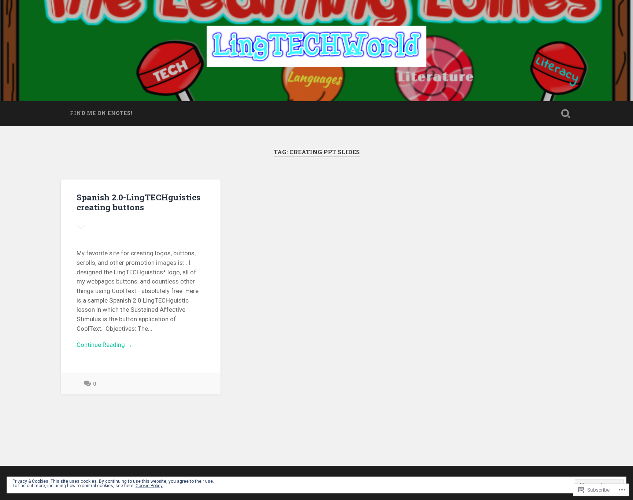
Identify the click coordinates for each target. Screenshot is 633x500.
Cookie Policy (149, 485)
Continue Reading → (105, 344)
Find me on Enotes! (101, 113)
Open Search (565, 113)
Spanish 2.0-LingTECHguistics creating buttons (138, 202)
